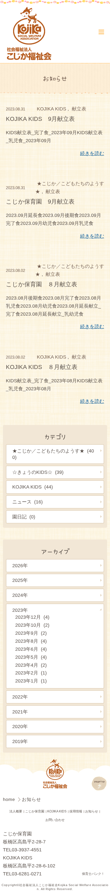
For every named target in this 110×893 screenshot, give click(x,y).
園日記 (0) (23, 516)
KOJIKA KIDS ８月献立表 (41, 367)
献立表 (79, 109)
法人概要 (15, 811)
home (10, 799)
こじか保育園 (34, 811)
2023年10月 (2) (32, 625)
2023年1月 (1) (31, 681)
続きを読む (92, 153)
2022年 (20, 697)
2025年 (20, 580)
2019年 (20, 741)
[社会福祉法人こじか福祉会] (30, 34)
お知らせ (91, 811)
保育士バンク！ (93, 874)
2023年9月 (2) (31, 633)
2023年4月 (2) (31, 665)
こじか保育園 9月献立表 (40, 201)
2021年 (20, 712)
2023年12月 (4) (32, 617)
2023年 (20, 610)
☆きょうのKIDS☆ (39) (38, 472)
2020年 (20, 726)
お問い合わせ (55, 820)
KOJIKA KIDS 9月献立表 (40, 119)
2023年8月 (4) (31, 641)
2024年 (20, 595)
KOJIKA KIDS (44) (32, 487)
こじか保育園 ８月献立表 (41, 284)
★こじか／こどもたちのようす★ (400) (53, 454)
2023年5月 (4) (31, 657)
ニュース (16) (27, 502)
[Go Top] (99, 783)
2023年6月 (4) (31, 649)
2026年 (20, 565)
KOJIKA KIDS (51, 109)
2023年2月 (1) (31, 673)
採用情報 (75, 811)
